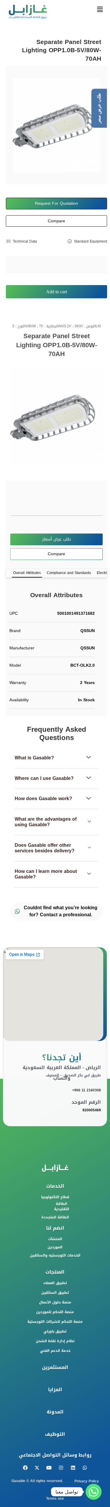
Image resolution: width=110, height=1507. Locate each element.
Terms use (55, 1498)
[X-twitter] (37, 1467)
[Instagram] (61, 1467)
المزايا (55, 1389)
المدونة (55, 1411)
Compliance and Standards (69, 573)
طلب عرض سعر (99, 108)
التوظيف (55, 1434)
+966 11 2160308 (86, 1090)
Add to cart (56, 291)
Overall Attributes (27, 573)
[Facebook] (25, 1467)
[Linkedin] (73, 1467)
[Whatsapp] (85, 1467)
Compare (56, 221)
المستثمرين (55, 1367)
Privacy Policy (87, 1481)
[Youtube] (49, 1467)
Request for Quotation (56, 203)
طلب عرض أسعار (56, 539)
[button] (100, 9)
